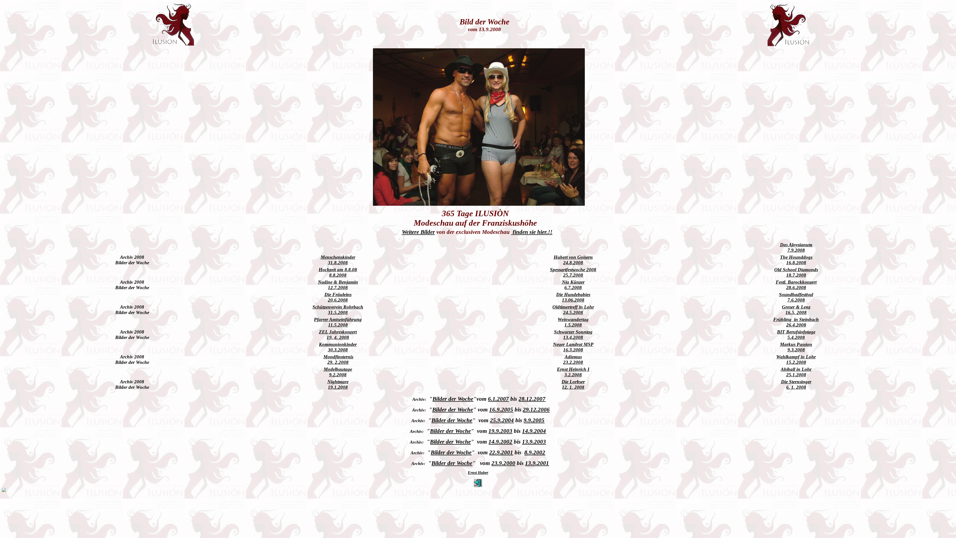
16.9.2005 (501, 409)
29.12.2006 (536, 409)
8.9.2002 (534, 452)
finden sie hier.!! (531, 232)
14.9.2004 (534, 431)
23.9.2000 (503, 463)
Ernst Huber (478, 473)
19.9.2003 (500, 431)
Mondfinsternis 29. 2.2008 (338, 359)
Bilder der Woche (452, 399)
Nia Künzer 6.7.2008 (573, 284)
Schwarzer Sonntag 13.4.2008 (573, 334)
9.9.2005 (534, 420)
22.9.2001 (501, 452)
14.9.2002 (500, 441)
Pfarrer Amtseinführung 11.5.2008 (338, 322)
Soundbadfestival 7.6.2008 (796, 297)
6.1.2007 (498, 399)
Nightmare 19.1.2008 (338, 384)
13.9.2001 (537, 463)
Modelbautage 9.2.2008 (338, 372)
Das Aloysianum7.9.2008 (796, 247)
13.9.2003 (534, 441)
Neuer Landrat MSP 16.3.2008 (573, 347)
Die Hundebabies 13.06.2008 (573, 297)
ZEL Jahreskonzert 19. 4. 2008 (338, 334)
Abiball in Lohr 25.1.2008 (796, 372)
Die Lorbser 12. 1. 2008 (573, 384)
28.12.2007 (532, 399)
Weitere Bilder (418, 232)
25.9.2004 (502, 420)
